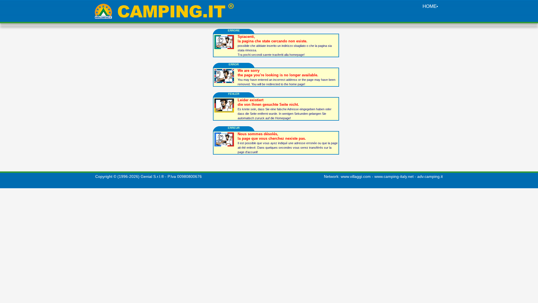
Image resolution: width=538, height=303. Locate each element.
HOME (430, 6)
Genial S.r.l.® (152, 176)
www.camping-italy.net (394, 176)
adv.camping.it (430, 176)
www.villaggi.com (356, 176)
